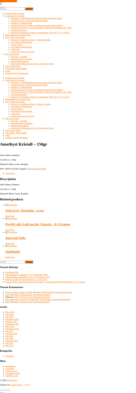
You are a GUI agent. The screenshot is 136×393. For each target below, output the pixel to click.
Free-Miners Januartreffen (21, 47)
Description (10, 173)
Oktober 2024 (11, 322)
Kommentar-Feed (12, 373)
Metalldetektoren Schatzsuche (17, 35)
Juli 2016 (9, 343)
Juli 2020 (9, 336)
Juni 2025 (9, 314)
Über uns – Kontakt (19, 56)
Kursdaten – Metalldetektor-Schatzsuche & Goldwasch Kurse (36, 18)
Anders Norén (16, 385)
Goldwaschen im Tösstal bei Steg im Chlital (29, 21)
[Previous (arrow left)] (1, 392)
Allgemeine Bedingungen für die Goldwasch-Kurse (32, 64)
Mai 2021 (9, 331)
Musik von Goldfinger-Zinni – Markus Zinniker (31, 40)
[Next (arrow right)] (4, 392)
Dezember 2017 (12, 341)
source (8, 295)
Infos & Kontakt (12, 54)
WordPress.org (11, 376)
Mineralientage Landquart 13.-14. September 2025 (26, 275)
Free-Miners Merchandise (16, 68)
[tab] (70, 173)
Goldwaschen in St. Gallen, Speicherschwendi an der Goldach (37, 25)
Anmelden (9, 368)
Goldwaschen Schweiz (15, 16)
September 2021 (12, 329)
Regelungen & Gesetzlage (22, 59)
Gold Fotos (15, 49)
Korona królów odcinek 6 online (19, 292)
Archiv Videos (17, 44)
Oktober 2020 (11, 334)
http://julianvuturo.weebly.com (18, 299)
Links (7, 71)
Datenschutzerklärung (20, 61)
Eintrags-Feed (11, 371)
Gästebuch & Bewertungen (16, 73)
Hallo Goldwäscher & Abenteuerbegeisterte (54, 292)
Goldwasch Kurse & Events (22, 52)
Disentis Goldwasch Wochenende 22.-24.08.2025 (26, 279)
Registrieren (10, 366)
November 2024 (12, 319)
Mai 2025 (9, 317)
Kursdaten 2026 (12, 272)
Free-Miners (12, 380)
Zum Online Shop (12, 66)
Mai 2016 (9, 345)
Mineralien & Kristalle (36, 169)
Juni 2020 (9, 338)
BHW (7, 302)
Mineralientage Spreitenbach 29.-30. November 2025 (27, 277)
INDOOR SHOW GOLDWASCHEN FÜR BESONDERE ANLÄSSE (41, 28)
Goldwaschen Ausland (14, 13)
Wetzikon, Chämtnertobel (21, 23)
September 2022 (12, 324)
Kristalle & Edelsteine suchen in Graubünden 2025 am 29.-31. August (40, 33)
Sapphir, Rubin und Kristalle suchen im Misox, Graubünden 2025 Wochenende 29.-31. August (45, 282)
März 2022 (9, 326)
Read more (9, 216)
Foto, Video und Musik (15, 37)
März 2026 (9, 312)
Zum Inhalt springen (8, 1)
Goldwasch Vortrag (19, 30)
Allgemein (9, 356)
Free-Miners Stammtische (21, 42)
